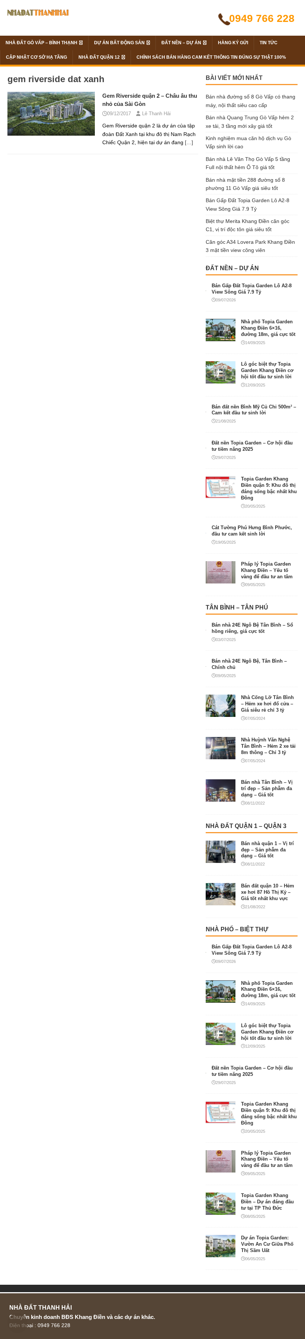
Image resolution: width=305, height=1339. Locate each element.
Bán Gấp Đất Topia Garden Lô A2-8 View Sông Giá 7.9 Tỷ (252, 289)
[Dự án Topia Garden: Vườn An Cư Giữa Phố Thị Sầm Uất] (220, 1253)
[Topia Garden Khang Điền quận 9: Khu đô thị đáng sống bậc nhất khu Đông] (220, 494)
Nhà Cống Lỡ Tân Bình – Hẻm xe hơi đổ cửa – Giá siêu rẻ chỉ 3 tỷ (267, 704)
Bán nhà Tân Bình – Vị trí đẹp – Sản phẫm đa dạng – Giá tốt (267, 788)
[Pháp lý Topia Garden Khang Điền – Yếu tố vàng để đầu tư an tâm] (220, 579)
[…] (189, 142)
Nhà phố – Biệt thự (237, 929)
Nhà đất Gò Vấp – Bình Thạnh (41, 42)
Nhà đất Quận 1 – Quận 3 (246, 826)
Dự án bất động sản (119, 42)
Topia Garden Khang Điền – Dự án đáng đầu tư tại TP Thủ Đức (267, 1202)
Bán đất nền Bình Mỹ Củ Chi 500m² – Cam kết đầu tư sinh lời (254, 410)
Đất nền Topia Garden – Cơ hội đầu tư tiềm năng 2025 (252, 446)
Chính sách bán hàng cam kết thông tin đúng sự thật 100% (211, 57)
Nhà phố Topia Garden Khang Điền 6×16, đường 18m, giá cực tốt (268, 328)
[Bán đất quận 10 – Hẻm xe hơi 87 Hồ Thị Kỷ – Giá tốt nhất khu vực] (220, 901)
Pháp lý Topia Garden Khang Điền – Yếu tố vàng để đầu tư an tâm (267, 570)
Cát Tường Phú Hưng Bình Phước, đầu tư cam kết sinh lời (252, 531)
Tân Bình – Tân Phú (237, 607)
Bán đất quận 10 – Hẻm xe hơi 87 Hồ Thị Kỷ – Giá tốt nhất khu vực (267, 892)
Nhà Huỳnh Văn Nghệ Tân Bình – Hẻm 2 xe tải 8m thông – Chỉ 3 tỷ (268, 746)
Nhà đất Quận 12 (99, 57)
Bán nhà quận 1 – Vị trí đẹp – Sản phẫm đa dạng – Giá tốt (267, 850)
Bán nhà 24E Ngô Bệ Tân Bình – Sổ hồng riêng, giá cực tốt (252, 628)
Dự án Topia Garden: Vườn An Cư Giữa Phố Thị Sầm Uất (267, 1244)
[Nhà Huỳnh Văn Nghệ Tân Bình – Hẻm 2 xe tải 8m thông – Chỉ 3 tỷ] (220, 755)
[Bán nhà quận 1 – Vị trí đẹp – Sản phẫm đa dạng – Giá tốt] (220, 858)
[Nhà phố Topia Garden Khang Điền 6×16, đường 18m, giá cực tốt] (220, 337)
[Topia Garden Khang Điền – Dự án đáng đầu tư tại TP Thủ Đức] (220, 1210)
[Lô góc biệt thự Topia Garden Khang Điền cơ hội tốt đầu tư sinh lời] (220, 379)
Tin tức (268, 42)
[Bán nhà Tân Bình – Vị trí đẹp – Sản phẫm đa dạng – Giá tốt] (220, 798)
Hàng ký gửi (233, 42)
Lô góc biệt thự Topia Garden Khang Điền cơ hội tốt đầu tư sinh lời (267, 370)
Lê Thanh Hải (156, 113)
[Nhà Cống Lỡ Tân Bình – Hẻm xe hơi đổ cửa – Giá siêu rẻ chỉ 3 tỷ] (220, 712)
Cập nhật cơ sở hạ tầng (36, 57)
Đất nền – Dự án (181, 42)
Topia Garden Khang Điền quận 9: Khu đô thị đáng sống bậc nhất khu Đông (269, 488)
